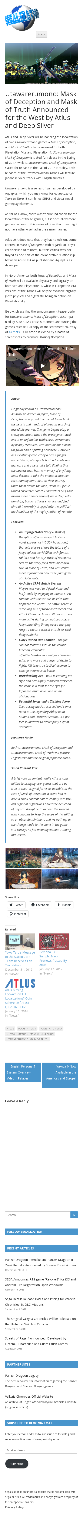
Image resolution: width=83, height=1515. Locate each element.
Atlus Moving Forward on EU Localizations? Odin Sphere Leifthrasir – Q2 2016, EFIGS (18, 998)
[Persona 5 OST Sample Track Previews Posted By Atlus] (54, 941)
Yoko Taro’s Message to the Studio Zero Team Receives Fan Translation (20, 958)
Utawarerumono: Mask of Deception (30, 1033)
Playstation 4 (27, 1028)
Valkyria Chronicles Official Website (29, 1396)
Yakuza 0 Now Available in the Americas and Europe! (61, 1075)
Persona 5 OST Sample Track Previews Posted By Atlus (53, 958)
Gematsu (15, 332)
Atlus (10, 1028)
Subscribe (17, 1464)
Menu (41, 34)
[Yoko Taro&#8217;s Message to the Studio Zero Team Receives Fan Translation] (20, 941)
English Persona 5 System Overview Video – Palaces (21, 1072)
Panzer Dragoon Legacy (22, 1375)
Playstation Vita (51, 1028)
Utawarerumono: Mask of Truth (28, 1039)
